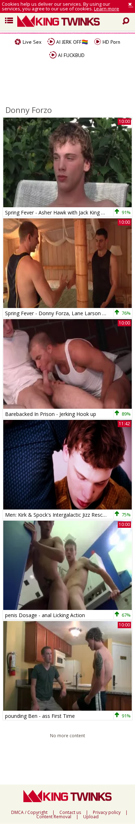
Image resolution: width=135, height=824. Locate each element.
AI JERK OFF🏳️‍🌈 (71, 42)
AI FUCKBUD (71, 55)
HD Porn (110, 42)
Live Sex (31, 42)
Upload (91, 817)
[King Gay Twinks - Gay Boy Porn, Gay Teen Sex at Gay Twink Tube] (70, 22)
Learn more (106, 8)
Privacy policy (107, 812)
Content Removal (53, 817)
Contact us (70, 812)
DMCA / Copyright (29, 812)
